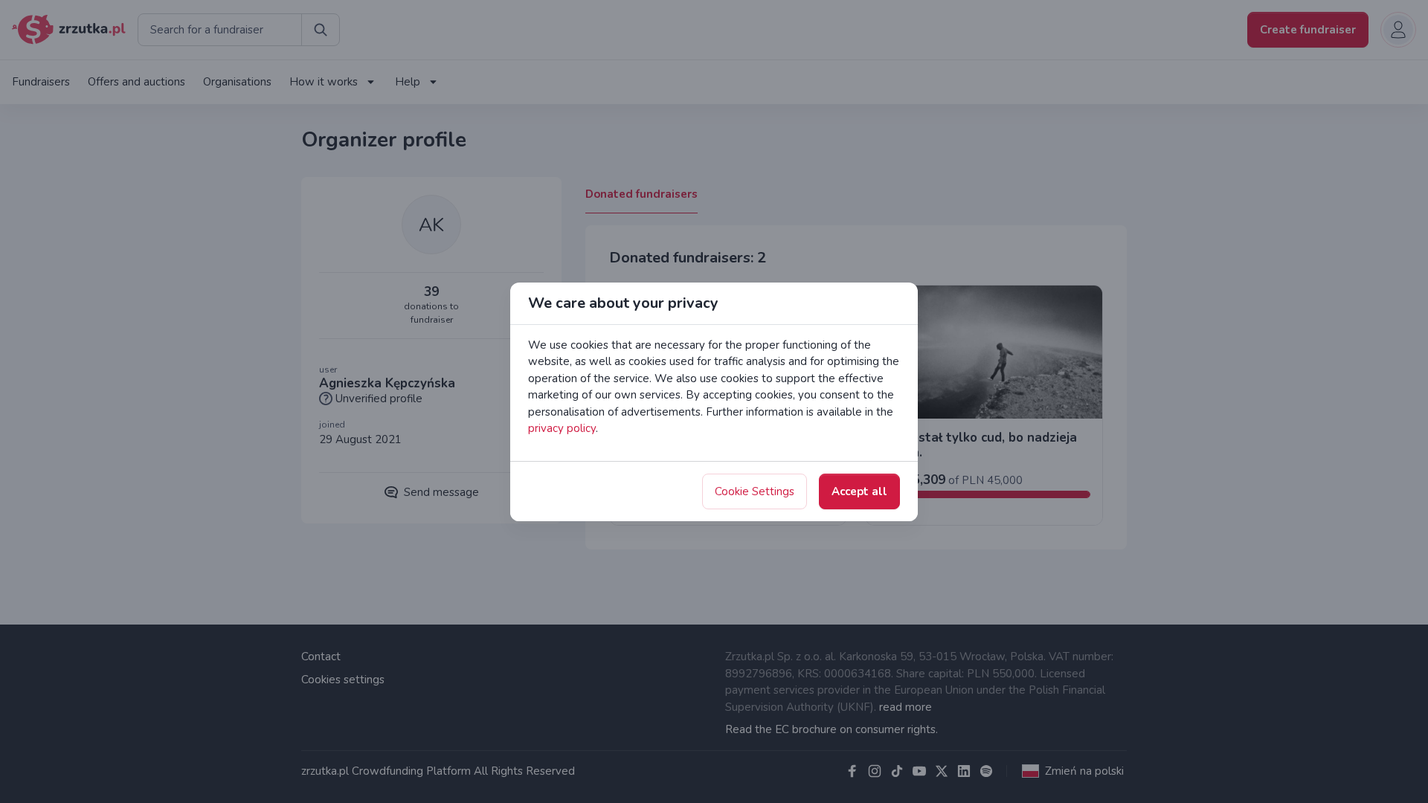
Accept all (859, 491)
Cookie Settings (754, 491)
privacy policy (562, 428)
